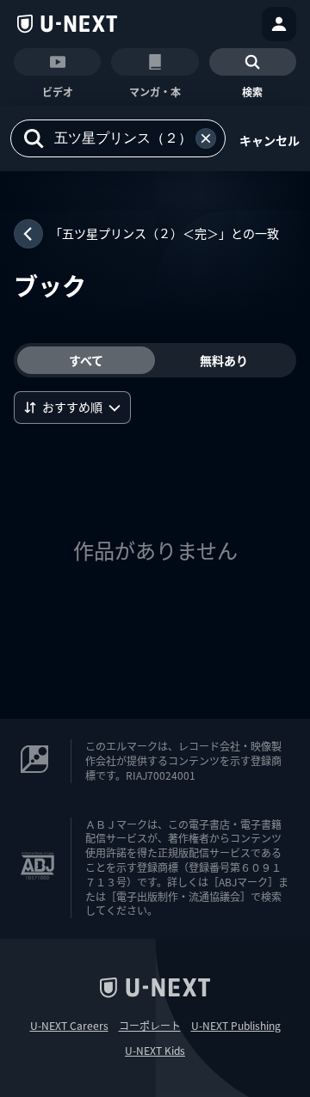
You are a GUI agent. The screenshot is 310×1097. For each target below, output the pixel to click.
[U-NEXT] (67, 24)
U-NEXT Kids (155, 1050)
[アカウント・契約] (279, 24)
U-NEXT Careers (69, 1026)
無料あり (224, 360)
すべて (86, 360)
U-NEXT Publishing (236, 1026)
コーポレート (150, 1026)
